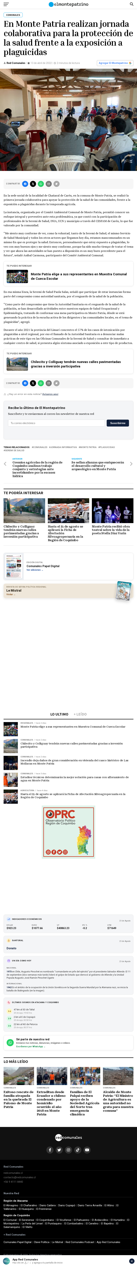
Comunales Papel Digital (17, 1242)
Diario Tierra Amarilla (90, 1205)
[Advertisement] (68, 626)
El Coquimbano (45, 1220)
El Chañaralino (29, 1205)
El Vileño (27, 1227)
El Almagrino (11, 1205)
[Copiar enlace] (57, 184)
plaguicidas (107, 447)
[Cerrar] (132, 1261)
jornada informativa (63, 447)
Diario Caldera (48, 1205)
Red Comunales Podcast (80, 1242)
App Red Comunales (108, 1242)
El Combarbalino (73, 1223)
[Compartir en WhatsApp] (41, 184)
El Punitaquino (53, 1223)
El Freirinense (44, 1209)
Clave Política (41, 1242)
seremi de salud (14, 450)
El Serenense (26, 1220)
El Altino (109, 1205)
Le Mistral (57, 1242)
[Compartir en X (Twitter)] (33, 184)
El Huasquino (26, 1209)
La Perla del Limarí (32, 1223)
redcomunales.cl (13, 1173)
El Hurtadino (118, 1220)
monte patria (88, 447)
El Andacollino (100, 1220)
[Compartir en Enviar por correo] (49, 184)
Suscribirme (117, 423)
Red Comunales (16, 63)
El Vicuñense (64, 1220)
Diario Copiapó (66, 1205)
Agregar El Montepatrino (113, 63)
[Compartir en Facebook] (25, 184)
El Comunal (10, 1220)
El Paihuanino (81, 1220)
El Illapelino (107, 1223)
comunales (40, 447)
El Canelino (92, 1223)
